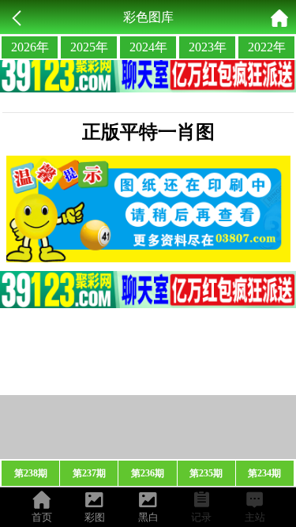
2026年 (30, 47)
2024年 (148, 47)
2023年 (208, 47)
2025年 (89, 47)
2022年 (267, 47)
